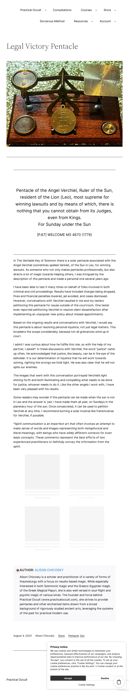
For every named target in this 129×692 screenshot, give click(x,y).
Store (107, 10)
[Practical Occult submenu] (46, 10)
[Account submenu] (115, 21)
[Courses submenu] (96, 10)
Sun (82, 635)
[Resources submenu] (92, 21)
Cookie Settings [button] (87, 684)
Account (105, 21)
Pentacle (73, 635)
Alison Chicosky (49, 570)
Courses (86, 10)
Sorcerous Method (52, 21)
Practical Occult (30, 10)
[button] (119, 682)
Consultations (62, 10)
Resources (81, 21)
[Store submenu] (115, 10)
